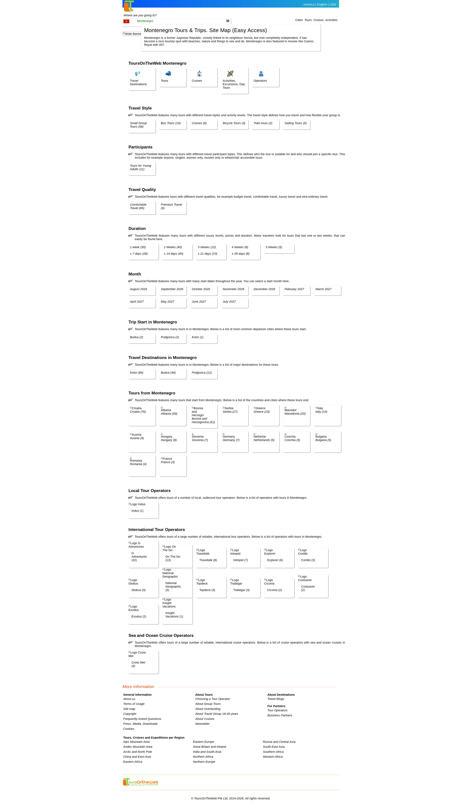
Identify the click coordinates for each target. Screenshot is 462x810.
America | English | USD (319, 4)
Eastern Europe (203, 741)
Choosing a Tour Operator (212, 699)
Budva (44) (168, 372)
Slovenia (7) (200, 440)
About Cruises (204, 718)
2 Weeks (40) (173, 247)
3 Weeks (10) (207, 247)
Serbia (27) (230, 411)
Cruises (318, 20)
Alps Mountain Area (136, 741)
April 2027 (137, 301)
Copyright (129, 713)
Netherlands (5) (264, 440)
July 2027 (229, 301)
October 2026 (201, 289)
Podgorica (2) (170, 337)
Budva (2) (136, 337)
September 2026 (172, 289)
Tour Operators (277, 710)
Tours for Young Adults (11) (140, 167)
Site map (129, 708)
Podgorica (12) (202, 372)
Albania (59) (169, 413)
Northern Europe (204, 761)
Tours (308, 20)
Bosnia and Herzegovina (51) (203, 420)
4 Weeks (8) (240, 247)
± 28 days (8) (240, 253)
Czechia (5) (292, 440)
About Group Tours (208, 703)
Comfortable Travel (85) (138, 206)
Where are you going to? (140, 15)
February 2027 (294, 289)
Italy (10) (321, 411)
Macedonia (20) (295, 413)
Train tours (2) (263, 123)
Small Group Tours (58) (138, 124)
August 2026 (138, 289)
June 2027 (199, 301)
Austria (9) (137, 438)
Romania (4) (138, 464)
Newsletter (202, 723)
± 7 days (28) (139, 253)
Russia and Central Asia (279, 741)
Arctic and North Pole (137, 751)
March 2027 (323, 289)
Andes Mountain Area (137, 746)
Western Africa (273, 756)
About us (129, 699)
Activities (331, 20)
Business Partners (279, 715)
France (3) (168, 462)
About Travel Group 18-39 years (216, 713)
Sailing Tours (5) (296, 123)
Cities (299, 20)
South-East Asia (274, 746)
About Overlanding (207, 708)
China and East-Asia (137, 756)
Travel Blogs (275, 699)
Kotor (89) (136, 372)
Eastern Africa (132, 761)
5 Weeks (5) (274, 247)
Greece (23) (262, 411)
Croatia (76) (138, 411)
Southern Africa (273, 751)
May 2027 (167, 301)
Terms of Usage (133, 703)
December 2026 (264, 289)
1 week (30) (138, 247)
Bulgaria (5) (323, 440)
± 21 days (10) (207, 253)
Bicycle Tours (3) (234, 123)
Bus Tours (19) (171, 123)
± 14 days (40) (173, 253)
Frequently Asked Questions (142, 718)
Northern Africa (203, 756)
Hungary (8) (169, 440)
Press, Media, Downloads (140, 723)
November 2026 (233, 289)
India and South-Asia (207, 751)
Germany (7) (231, 440)
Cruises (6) (199, 123)
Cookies (128, 728)
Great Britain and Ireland (209, 746)
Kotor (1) (197, 337)
